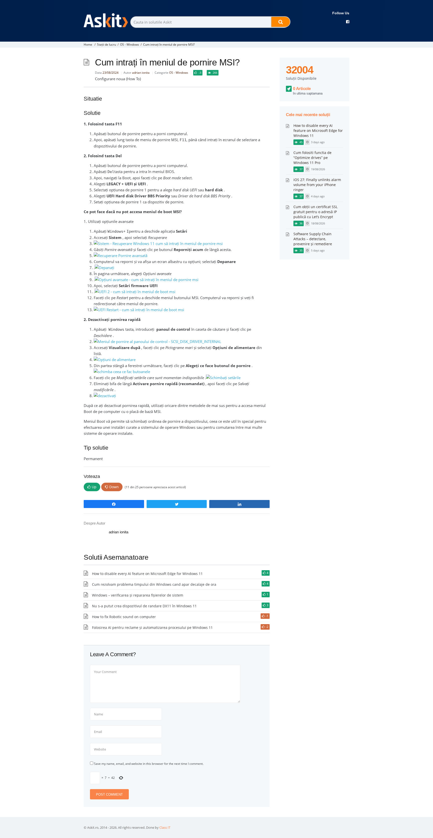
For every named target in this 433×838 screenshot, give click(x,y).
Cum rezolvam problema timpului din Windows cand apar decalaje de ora (154, 584)
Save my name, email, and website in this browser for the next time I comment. (148, 764)
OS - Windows (129, 44)
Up (94, 486)
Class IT (164, 827)
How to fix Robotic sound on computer (124, 616)
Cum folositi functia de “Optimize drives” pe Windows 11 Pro (312, 157)
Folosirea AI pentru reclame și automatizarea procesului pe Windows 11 (152, 627)
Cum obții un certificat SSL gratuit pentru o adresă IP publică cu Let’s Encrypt (315, 211)
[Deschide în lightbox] (122, 371)
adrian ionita (141, 72)
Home (88, 44)
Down (114, 486)
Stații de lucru (106, 44)
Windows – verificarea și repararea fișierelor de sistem (137, 595)
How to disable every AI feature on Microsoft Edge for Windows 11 (147, 573)
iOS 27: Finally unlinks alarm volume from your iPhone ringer (317, 184)
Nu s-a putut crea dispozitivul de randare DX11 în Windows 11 (144, 606)
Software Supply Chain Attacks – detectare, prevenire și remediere (312, 238)
